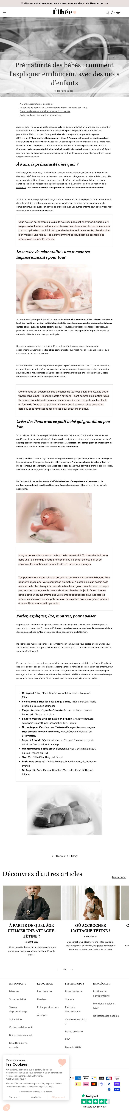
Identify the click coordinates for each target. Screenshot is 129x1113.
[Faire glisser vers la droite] (71, 969)
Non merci (14, 1097)
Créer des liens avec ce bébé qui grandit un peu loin (45, 111)
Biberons (14, 991)
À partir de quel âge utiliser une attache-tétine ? (32, 931)
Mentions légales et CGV (104, 1005)
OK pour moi (58, 1097)
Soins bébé (15, 1019)
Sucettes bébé (17, 999)
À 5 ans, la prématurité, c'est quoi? (36, 104)
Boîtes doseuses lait (20, 1035)
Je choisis (36, 1097)
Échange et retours (48, 1007)
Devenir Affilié (73, 1047)
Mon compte (44, 991)
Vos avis (69, 999)
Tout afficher (119, 876)
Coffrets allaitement (20, 1027)
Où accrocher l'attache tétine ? (91, 928)
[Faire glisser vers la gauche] (57, 969)
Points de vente (74, 1031)
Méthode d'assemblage (73, 1009)
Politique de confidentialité (101, 993)
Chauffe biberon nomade (18, 1045)
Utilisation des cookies (106, 1015)
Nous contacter (74, 991)
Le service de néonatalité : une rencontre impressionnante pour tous (53, 107)
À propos (42, 1015)
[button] (6, 1107)
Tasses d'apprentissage (18, 1009)
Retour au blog (67, 856)
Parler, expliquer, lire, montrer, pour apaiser (41, 115)
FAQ (67, 1039)
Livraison (42, 999)
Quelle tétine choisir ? (76, 1021)
